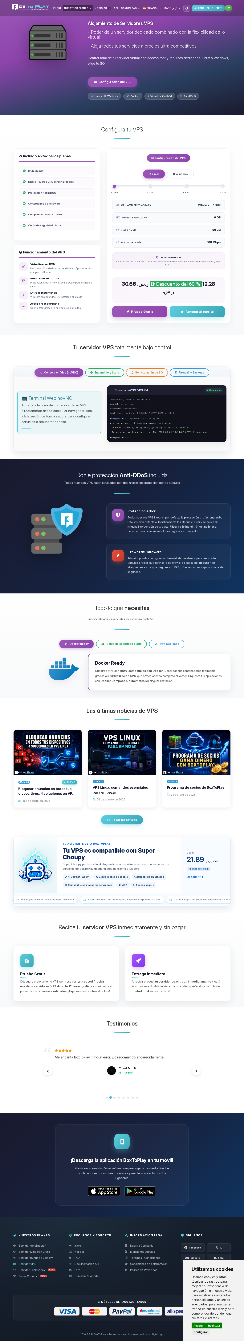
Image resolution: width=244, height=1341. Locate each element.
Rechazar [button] (214, 1325)
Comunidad (129, 8)
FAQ (77, 1257)
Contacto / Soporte (87, 1276)
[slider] (114, 186)
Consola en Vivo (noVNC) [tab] (61, 372)
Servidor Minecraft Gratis (34, 1251)
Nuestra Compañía (141, 1245)
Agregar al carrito (199, 312)
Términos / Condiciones (145, 1257)
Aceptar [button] (198, 1325)
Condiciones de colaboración (149, 1263)
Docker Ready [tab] (79, 643)
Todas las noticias (124, 819)
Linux (155, 173)
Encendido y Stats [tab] (107, 372)
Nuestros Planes (76, 8)
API (116, 8)
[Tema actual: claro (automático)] (186, 8)
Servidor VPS (27, 1263)
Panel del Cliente (210, 8)
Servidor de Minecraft (32, 1245)
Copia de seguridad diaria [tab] (124, 643)
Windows (181, 173)
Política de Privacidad (143, 1270)
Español (152, 8)
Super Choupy (32, 1276)
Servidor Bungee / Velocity (36, 1257)
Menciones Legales (142, 1251)
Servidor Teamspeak (37, 1270)
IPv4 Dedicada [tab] (169, 643)
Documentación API (87, 1263)
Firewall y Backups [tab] (191, 372)
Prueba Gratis (142, 312)
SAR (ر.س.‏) (170, 8)
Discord (127, 1083)
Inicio (57, 8)
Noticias (102, 8)
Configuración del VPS (115, 82)
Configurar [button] (200, 1332)
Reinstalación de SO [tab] (149, 372)
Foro (77, 1270)
